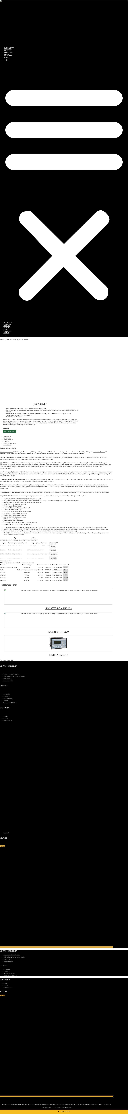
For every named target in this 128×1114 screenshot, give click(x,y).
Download (59, 567)
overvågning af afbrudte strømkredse (11, 459)
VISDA (66, 1104)
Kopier (66, 567)
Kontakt (7, 57)
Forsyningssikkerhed (6, 479)
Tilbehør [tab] (6, 441)
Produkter (7, 49)
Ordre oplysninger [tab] (9, 443)
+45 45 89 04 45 (65, 1112)
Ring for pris (9, 431)
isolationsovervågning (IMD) (35, 410)
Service (6, 54)
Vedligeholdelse (13, 472)
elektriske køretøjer (21, 486)
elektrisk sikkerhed (99, 452)
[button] (64, 191)
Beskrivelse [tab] (7, 436)
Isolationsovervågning (6, 452)
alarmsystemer (49, 481)
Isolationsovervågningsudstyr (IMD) (16, 408)
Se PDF (54, 567)
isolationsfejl (102, 472)
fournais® (68, 1107)
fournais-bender (91, 496)
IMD (1, 463)
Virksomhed (8, 56)
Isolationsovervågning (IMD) (14, 339)
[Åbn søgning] (6, 60)
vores (82, 474)
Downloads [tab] (7, 445)
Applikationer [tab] (8, 440)
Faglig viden (8, 52)
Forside (2, 339)
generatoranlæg (102, 486)
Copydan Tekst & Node (76, 1104)
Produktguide (9, 47)
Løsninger (7, 50)
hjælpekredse (105, 492)
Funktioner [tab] (7, 438)
